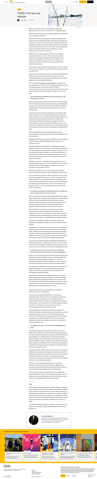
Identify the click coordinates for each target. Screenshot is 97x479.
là (63, 332)
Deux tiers (9, 476)
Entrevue (19, 9)
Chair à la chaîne (28, 453)
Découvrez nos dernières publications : (17, 431)
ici (61, 332)
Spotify (39, 476)
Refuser (68, 475)
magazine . (61, 30)
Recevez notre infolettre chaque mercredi (17, 2)
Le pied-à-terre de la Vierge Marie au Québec (67, 453)
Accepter (63, 475)
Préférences (74, 475)
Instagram (35, 476)
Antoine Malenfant (47, 416)
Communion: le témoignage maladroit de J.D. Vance (48, 453)
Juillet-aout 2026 (27, 451)
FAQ (32, 469)
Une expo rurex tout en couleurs (85, 453)
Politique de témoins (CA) (36, 472)
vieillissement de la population (48, 83)
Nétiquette (90, 476)
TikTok (40, 476)
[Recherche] (70, 2)
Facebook (32, 476)
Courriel (42, 476)
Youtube (37, 476)
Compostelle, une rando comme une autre (13, 453)
